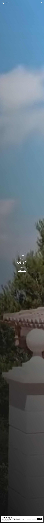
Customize (34, 518)
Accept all (39, 518)
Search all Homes (22, 270)
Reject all (29, 518)
